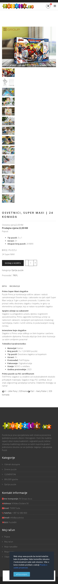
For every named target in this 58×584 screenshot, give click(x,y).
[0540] (8, 102)
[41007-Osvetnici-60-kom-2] (8, 82)
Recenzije (15, 286)
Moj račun (8, 541)
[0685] (8, 111)
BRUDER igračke (11, 479)
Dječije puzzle (17, 270)
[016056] (8, 92)
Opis (4, 286)
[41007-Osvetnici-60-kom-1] (8, 72)
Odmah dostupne (12, 464)
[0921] (8, 179)
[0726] (8, 150)
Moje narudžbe (10, 546)
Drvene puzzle (10, 469)
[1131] (8, 140)
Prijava (7, 536)
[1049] (8, 169)
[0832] (8, 198)
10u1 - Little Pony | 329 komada (16, 391)
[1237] (8, 160)
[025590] (8, 121)
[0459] (8, 131)
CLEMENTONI (10, 474)
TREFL (15, 275)
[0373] (8, 189)
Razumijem (22, 574)
